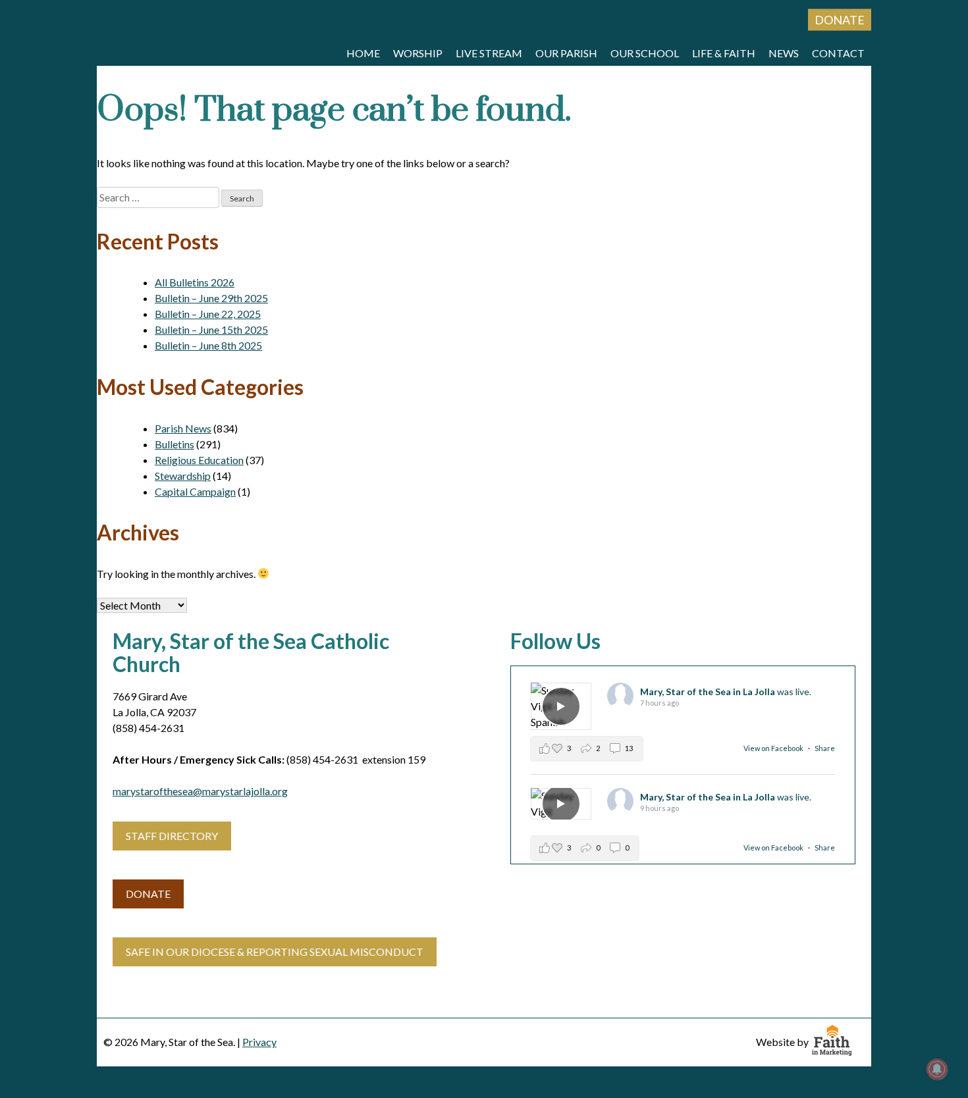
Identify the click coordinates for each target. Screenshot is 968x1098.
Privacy (259, 1041)
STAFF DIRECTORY (172, 835)
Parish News (183, 428)
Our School (644, 53)
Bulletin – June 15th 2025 (211, 329)
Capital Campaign (195, 491)
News (783, 53)
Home (363, 53)
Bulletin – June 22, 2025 (208, 313)
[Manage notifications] (937, 1069)
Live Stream (489, 53)
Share (825, 748)
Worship (418, 53)
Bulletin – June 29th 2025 (211, 298)
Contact (838, 53)
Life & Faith (723, 53)
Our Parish (566, 53)
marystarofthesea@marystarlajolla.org (200, 791)
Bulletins (174, 444)
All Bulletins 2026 (194, 282)
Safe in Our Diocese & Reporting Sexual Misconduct (274, 951)
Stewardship (183, 475)
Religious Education (199, 460)
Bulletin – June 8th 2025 (208, 345)
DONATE (148, 893)
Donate (840, 20)
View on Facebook (774, 748)
